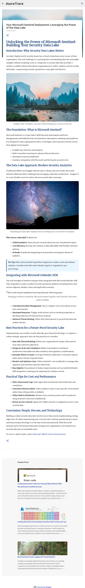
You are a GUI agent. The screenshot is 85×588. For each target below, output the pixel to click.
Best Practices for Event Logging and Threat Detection (36, 557)
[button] (7, 35)
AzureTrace (15, 3)
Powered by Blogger (44, 587)
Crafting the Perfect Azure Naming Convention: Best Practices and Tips (42, 522)
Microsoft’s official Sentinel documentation (49, 434)
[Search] (26, 3)
